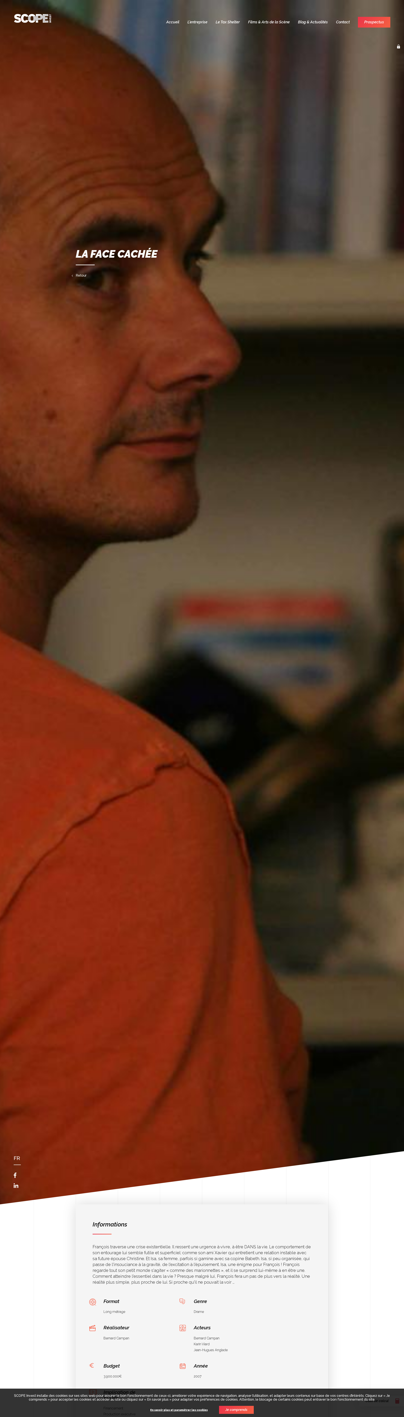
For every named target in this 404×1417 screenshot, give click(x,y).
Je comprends (236, 1410)
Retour (81, 275)
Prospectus (374, 22)
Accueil (172, 22)
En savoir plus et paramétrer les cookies (179, 1410)
